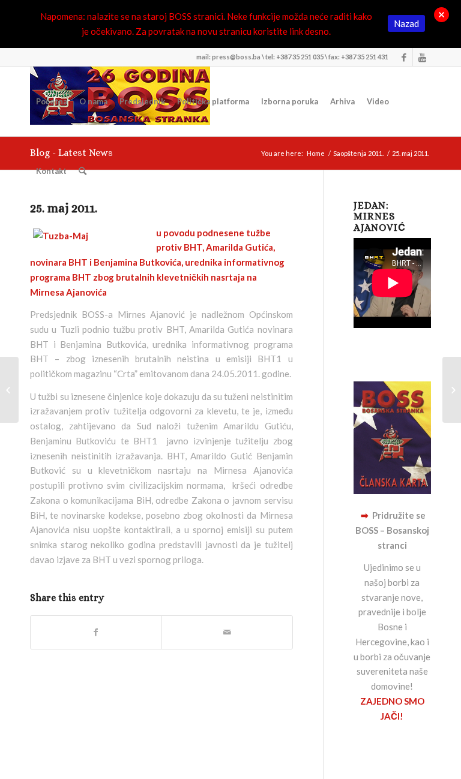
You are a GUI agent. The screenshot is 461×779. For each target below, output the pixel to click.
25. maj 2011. (63, 208)
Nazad (406, 23)
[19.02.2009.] (9, 390)
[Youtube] (422, 57)
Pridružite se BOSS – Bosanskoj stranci (392, 530)
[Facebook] (403, 57)
